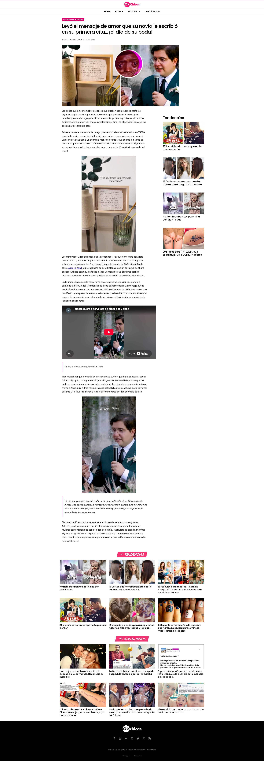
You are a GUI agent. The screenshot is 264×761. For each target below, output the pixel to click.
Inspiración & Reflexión (73, 19)
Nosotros (138, 756)
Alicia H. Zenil (75, 268)
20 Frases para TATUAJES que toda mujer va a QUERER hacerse (182, 253)
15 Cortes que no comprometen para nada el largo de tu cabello (182, 183)
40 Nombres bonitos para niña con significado (181, 218)
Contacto (126, 756)
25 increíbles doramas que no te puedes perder (182, 148)
